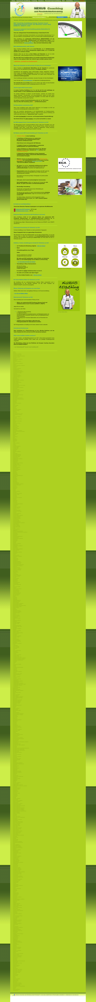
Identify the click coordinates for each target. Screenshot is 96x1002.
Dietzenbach (15, 460)
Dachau (14, 450)
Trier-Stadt (15, 917)
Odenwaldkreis (16, 768)
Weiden (14, 952)
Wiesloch (15, 973)
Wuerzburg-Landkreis (17, 984)
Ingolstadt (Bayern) (17, 600)
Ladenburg (15, 645)
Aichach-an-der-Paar (17, 354)
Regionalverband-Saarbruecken (19, 811)
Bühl (14, 437)
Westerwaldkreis (16, 965)
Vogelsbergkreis (16, 935)
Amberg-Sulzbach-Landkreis (19, 365)
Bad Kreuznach (16, 389)
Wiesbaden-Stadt (16, 972)
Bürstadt (14, 438)
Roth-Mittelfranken (17, 845)
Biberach (15, 417)
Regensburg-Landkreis (17, 803)
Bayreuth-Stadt (16, 410)
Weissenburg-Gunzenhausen (19, 960)
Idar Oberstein (16, 595)
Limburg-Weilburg (16, 674)
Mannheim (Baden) (17, 700)
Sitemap (40, 14)
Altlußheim (15, 360)
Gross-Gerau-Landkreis (18, 548)
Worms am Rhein (16, 978)
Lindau (14, 675)
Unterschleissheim (17, 929)
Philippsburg (15, 791)
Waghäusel (15, 938)
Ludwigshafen (16, 682)
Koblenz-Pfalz (16, 631)
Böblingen (15, 429)
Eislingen (15, 480)
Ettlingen (15, 498)
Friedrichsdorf (16, 519)
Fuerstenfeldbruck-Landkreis (19, 522)
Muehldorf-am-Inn (16, 726)
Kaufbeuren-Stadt (16, 618)
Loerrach (15, 677)
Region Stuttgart (16, 812)
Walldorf (14, 949)
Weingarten (15, 957)
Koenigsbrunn (16, 633)
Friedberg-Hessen (16, 518)
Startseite (16, 20)
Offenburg (15, 773)
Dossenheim (15, 470)
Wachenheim (15, 937)
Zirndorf (14, 987)
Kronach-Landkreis (17, 641)
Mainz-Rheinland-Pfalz (17, 697)
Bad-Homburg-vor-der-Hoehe (19, 385)
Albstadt (14, 358)
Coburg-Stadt (16, 447)
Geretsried (15, 535)
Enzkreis (15, 486)
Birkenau (15, 424)
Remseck (15, 815)
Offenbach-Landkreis (17, 772)
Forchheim (15, 502)
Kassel (14, 613)
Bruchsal (15, 434)
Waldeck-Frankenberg (17, 942)
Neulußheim (15, 740)
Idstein (14, 596)
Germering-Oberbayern (18, 536)
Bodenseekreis (16, 428)
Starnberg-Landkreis (17, 897)
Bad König (15, 388)
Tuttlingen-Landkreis (17, 923)
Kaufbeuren (15, 617)
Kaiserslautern (16, 602)
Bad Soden (15, 396)
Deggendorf (15, 457)
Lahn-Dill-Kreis (16, 646)
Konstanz (15, 634)
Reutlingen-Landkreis (17, 819)
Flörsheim (15, 501)
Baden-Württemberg (17, 382)
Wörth (14, 976)
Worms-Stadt (15, 979)
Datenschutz (57, 13)
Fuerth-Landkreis (16, 525)
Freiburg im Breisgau (17, 511)
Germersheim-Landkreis (18, 538)
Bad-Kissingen (16, 386)
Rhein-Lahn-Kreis (16, 823)
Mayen (14, 707)
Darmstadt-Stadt (16, 456)
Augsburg (15, 373)
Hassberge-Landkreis (17, 556)
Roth (14, 843)
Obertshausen (16, 765)
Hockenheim (15, 583)
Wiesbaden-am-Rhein (17, 969)
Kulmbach (15, 642)
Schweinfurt (15, 878)
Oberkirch (15, 764)
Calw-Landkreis (16, 443)
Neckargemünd (16, 733)
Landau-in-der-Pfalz (17, 654)
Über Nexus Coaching (17, 17)
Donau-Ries (15, 468)
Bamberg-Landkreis (17, 403)
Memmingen (15, 709)
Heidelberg (15, 560)
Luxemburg (15, 686)
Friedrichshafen (16, 520)
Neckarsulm (15, 736)
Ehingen (14, 477)
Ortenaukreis (15, 775)
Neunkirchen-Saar (17, 743)
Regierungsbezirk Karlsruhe (19, 807)
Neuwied (15, 755)
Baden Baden (16, 381)
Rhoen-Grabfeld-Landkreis (18, 835)
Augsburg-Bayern (16, 374)
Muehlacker (15, 725)
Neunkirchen (15, 742)
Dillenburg (15, 461)
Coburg (14, 445)
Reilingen (15, 814)
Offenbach (15, 770)
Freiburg (14, 509)
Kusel (14, 644)
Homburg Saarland (17, 592)
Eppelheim (15, 487)
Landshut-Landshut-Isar (18, 660)
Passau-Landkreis (16, 782)
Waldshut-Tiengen (17, 948)
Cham (14, 444)
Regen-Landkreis (16, 801)
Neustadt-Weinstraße (17, 752)
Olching (14, 774)
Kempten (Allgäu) (16, 622)
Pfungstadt (15, 790)
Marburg (14, 704)
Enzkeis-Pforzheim (17, 484)
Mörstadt (15, 721)
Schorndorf (15, 864)
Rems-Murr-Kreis (16, 816)
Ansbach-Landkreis (17, 368)
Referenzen (61, 17)
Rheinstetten (15, 834)
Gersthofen (15, 540)
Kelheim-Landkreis (17, 620)
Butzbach (15, 440)
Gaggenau (15, 530)
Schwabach (15, 866)
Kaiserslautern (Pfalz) (17, 604)
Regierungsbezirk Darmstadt (19, 805)
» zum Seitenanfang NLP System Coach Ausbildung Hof (26, 347)
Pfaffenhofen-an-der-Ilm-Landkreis (20, 785)
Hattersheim (15, 558)
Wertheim (15, 964)
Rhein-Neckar (16, 829)
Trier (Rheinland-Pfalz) (17, 915)
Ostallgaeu (15, 779)
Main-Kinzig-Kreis (16, 689)
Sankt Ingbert (15, 859)
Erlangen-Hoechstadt (17, 493)
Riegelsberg (15, 837)
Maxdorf (14, 706)
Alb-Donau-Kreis (16, 357)
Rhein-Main (15, 826)
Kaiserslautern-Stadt (17, 606)
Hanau (14, 554)
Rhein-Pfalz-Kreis (16, 825)
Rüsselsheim (15, 850)
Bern (14, 415)
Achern (14, 352)
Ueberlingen (15, 924)
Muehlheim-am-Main (17, 727)
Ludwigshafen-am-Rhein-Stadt (19, 684)
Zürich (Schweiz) (16, 989)
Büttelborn (15, 439)
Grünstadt (15, 551)
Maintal (14, 691)
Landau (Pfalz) (16, 655)
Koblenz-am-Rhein (17, 630)
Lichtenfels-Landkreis (17, 671)
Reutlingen (15, 818)
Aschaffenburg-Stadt (17, 372)
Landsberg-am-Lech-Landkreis (19, 657)
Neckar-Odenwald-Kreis (18, 734)
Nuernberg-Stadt (16, 759)
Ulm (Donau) (15, 926)
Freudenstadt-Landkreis (18, 515)
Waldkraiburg (16, 944)
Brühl (14, 435)
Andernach (15, 366)
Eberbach (15, 472)
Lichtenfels (15, 670)
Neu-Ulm (15, 753)
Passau (14, 781)
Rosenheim (15, 840)
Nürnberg (15, 757)
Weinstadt (15, 959)
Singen (14, 887)
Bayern (14, 407)
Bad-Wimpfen (16, 395)
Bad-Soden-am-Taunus (18, 397)
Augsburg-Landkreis (17, 375)
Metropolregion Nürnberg (18, 713)
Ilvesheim (15, 597)
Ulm (14, 925)
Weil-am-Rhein (16, 954)
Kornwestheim (16, 639)
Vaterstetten (15, 931)
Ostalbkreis (15, 777)
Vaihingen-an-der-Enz (17, 930)
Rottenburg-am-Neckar (17, 847)
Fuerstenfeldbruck (16, 521)
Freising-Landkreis (17, 513)
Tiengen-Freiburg (16, 909)
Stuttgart (14, 902)
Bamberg (15, 402)
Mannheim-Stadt (16, 703)
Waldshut (15, 946)
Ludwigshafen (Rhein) (17, 685)
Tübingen (15, 919)
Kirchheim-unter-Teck (17, 626)
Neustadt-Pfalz (16, 751)
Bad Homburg (16, 384)
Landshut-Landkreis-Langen (19, 659)
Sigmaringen (15, 884)
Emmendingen (16, 482)
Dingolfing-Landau (17, 465)
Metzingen (15, 715)
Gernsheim (15, 539)
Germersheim (16, 537)
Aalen (14, 351)
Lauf (14, 663)
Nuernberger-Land (17, 758)
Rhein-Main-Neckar (17, 828)
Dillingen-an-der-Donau (18, 462)
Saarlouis (15, 855)
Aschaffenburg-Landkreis (18, 371)
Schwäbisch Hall (16, 870)
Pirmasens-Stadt (16, 793)
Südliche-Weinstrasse (17, 905)
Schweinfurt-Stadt (16, 880)
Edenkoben (15, 474)
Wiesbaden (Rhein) (17, 971)
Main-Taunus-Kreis (17, 692)
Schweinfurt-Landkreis (17, 879)
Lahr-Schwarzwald (17, 650)
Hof (13, 585)
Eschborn (15, 495)
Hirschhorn (15, 581)
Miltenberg (15, 718)
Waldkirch (15, 943)
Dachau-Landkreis (17, 451)
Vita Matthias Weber (27, 17)
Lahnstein (15, 648)
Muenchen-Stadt (16, 730)
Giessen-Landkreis (17, 543)
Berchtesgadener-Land (17, 413)
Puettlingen (15, 795)
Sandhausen (15, 858)
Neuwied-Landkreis (17, 756)
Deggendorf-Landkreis (17, 458)
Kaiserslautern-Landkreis (18, 603)
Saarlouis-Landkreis (17, 856)
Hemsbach (15, 570)
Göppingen (15, 544)
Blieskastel (15, 427)
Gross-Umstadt (16, 550)
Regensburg (15, 802)
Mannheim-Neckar (17, 702)
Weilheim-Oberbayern (17, 955)
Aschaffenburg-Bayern (17, 370)
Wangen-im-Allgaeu (17, 950)
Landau (14, 653)
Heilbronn (15, 566)
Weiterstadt (15, 962)
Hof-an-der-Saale (16, 586)
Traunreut (15, 911)
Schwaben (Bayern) (17, 868)
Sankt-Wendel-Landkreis (18, 862)
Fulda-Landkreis (16, 529)
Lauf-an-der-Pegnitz (17, 664)
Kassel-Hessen (16, 615)
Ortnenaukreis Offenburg (18, 776)
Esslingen (15, 496)
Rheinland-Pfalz (16, 824)
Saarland (15, 854)
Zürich (14, 988)
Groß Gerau (15, 547)
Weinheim (15, 958)
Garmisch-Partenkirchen (18, 531)
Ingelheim (15, 598)
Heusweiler (15, 579)
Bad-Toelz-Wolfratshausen (18, 399)
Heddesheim (15, 559)
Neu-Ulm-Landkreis (17, 754)
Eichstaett (15, 478)
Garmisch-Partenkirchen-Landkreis (20, 532)
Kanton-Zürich (16, 607)
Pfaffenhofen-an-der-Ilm (18, 784)
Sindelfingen (15, 886)
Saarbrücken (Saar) (17, 852)
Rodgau (14, 838)
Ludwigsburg (15, 680)
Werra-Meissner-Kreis (17, 963)
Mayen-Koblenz (16, 708)
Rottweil (14, 848)
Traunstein (15, 912)
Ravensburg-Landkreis (17, 800)
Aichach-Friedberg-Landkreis (19, 356)
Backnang (15, 378)
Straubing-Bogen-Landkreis (18, 899)
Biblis (14, 419)
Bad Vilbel (15, 400)
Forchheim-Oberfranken (18, 503)
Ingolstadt (15, 599)
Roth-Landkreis (16, 844)
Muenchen (15, 728)
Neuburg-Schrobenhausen (18, 738)
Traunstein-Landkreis (17, 913)
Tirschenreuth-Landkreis (18, 910)
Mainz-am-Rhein (16, 694)
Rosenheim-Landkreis (17, 841)
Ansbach (15, 367)
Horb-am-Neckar (16, 594)
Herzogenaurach (16, 576)
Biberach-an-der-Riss (17, 418)
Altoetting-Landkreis (17, 361)
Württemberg (15, 980)
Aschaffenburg (16, 369)
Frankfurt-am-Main (17, 507)
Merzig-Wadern (16, 712)
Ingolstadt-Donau (16, 601)
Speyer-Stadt (15, 892)
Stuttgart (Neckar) (16, 903)
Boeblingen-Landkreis (17, 430)
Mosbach (15, 722)
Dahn (14, 452)
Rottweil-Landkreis (17, 849)
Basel (14, 404)
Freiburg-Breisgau (16, 510)
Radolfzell (15, 796)
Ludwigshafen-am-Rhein (18, 683)
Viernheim (15, 932)
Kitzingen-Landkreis (17, 628)
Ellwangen (15, 481)
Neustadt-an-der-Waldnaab (18, 749)
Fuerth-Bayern (16, 523)
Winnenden (15, 975)
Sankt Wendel (16, 861)
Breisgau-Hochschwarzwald (19, 431)
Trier (14, 914)
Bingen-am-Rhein (16, 423)
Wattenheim (15, 951)
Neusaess (15, 746)
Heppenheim (15, 572)
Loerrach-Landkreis (17, 678)
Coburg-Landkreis (16, 446)
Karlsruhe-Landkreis (17, 611)
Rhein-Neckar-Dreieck (17, 830)
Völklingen (15, 934)
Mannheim (15, 698)
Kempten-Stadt (16, 623)
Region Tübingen (16, 813)
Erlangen (15, 492)
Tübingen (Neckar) (17, 921)
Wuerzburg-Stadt (16, 985)
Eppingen (15, 488)
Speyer (14, 891)
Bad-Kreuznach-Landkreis (18, 390)
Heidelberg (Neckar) (17, 562)
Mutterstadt (15, 731)
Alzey (14, 362)
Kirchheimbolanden (17, 625)
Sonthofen (15, 890)
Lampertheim (15, 652)
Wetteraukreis (16, 966)
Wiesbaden (15, 968)
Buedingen (15, 436)
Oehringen (15, 769)
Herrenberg (15, 574)
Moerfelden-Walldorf (17, 719)
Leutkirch (15, 669)
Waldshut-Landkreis (17, 947)
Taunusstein (15, 908)
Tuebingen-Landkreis (17, 920)
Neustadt (15, 747)
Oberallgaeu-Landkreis (17, 762)
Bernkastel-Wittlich (17, 416)
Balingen (15, 401)
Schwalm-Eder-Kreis (17, 872)
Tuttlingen (15, 922)
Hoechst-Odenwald (17, 584)
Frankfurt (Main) (16, 508)
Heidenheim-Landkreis (17, 565)
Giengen (15, 541)
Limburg (14, 672)
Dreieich (14, 471)
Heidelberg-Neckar (17, 563)
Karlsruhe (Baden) (17, 610)
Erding (14, 490)
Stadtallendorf (16, 893)
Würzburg (15, 981)
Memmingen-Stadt (17, 710)
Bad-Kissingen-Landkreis (18, 387)
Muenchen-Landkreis (17, 729)
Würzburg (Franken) (17, 983)
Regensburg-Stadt (17, 804)
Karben (14, 608)
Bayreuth (15, 408)
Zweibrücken (15, 990)
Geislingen (15, 533)
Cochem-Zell (15, 448)
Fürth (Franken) (16, 524)
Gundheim (15, 553)
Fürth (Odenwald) (16, 526)
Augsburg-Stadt (16, 377)
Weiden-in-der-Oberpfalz (18, 953)
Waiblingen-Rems (16, 941)
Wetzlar (14, 967)
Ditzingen (15, 466)
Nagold (14, 732)
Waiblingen (15, 940)
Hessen (14, 577)
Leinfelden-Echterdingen (18, 667)
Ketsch (14, 624)
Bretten (14, 432)
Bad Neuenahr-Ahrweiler (18, 394)
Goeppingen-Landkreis (17, 545)
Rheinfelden (15, 820)
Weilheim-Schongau (17, 956)
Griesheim (15, 546)
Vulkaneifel (15, 936)
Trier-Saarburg (16, 916)
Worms (14, 977)
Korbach (14, 638)
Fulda (14, 527)
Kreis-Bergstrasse (16, 640)
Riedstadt (15, 836)
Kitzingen (15, 627)
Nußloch (14, 761)
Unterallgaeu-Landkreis (18, 927)
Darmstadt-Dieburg (17, 454)
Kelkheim (15, 621)
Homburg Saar (16, 591)
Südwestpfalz (16, 906)
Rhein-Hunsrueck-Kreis (18, 822)
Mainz (14, 693)
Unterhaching (16, 928)
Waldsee (15, 945)
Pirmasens (15, 792)
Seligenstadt (15, 882)
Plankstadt (15, 794)
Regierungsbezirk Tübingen (18, 810)
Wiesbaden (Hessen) (17, 970)
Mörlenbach (15, 720)
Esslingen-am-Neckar (17, 497)
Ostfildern (15, 780)
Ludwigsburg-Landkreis (18, 681)
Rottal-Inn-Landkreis (17, 846)
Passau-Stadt (16, 783)
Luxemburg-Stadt (16, 687)
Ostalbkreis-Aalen (16, 778)
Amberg (14, 364)
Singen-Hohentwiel (17, 888)
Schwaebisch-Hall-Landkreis (19, 871)
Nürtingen (15, 760)
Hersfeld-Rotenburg (17, 575)
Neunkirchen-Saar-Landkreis (19, 745)
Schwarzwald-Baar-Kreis (18, 877)
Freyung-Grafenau (17, 516)
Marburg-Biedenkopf (17, 705)
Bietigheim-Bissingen (17, 421)
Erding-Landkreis (16, 491)
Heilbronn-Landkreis (17, 568)
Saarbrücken (15, 851)
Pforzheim (15, 786)
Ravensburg (15, 799)
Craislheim (15, 449)
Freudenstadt (15, 514)
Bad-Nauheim (16, 392)
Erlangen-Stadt (16, 494)
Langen (14, 662)
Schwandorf (15, 875)
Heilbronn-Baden (16, 567)
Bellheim (15, 411)
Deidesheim (15, 459)
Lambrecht (15, 651)
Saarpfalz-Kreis (16, 857)
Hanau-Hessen (16, 555)
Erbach (14, 489)
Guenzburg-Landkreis (17, 552)
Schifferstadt (15, 863)
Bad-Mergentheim (16, 391)
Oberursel (15, 767)
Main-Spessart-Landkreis (18, 690)
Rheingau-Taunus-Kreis (18, 821)
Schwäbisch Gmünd (17, 869)
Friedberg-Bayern (16, 517)
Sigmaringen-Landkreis (18, 885)
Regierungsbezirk (16, 806)
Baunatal (15, 406)
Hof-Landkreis (16, 589)
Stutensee (15, 901)
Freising (14, 512)
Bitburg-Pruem (16, 426)
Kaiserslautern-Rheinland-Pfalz (19, 605)
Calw (14, 442)
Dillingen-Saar (16, 464)
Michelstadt (15, 716)
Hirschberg (15, 580)
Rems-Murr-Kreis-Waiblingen (19, 817)
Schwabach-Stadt (16, 867)
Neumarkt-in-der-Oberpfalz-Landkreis (20, 741)
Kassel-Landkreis (16, 616)
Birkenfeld (15, 425)
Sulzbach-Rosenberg (17, 907)
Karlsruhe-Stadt (16, 612)
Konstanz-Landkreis (17, 635)
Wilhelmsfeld (15, 974)
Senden (14, 883)
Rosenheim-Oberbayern (18, 842)
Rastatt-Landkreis (16, 798)
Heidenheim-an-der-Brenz (18, 564)
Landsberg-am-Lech (17, 656)
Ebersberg (15, 473)
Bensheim (15, 412)
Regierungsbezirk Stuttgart (18, 808)
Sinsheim (15, 889)
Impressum (48, 13)
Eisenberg (15, 479)
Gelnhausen (15, 534)
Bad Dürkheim (16, 379)
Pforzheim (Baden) (17, 787)
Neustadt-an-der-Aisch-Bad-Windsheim (21, 748)
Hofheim (14, 587)
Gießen (14, 542)
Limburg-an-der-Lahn (17, 673)
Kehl (14, 619)
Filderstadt (15, 500)
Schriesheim (15, 865)
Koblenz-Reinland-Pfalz (18, 632)
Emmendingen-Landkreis (18, 483)
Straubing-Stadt (16, 900)
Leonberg (15, 668)
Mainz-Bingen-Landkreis (18, 696)
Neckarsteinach (16, 735)
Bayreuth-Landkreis (17, 409)
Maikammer (15, 688)
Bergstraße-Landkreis (17, 414)
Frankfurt (15, 505)
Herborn (14, 573)
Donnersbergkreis (16, 469)
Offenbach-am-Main (17, 771)
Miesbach (15, 717)
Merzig (14, 711)
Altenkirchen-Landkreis (17, 359)
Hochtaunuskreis (16, 582)
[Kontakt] (70, 267)
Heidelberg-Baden (17, 561)
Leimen (14, 666)
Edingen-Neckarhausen (18, 475)
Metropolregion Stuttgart (18, 714)
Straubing (15, 898)
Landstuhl (15, 661)
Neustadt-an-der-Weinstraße (19, 750)
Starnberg (15, 895)
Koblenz (14, 629)
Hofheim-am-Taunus (17, 588)
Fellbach (15, 499)
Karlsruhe (15, 609)
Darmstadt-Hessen (17, 455)
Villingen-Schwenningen (18, 933)
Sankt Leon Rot (16, 860)
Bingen (14, 422)
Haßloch (14, 557)
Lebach (14, 665)
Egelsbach (15, 476)
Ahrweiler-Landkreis (17, 353)
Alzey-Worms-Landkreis (18, 363)
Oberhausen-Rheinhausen (18, 763)
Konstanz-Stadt (16, 637)
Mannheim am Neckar (17, 699)
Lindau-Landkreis (16, 676)
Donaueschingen (16, 467)
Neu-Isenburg (16, 739)
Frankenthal (15, 504)
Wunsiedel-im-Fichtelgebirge (19, 986)
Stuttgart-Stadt (16, 904)
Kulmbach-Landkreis (17, 643)
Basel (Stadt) (15, 405)
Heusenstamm (16, 578)
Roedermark (15, 839)
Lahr (14, 649)
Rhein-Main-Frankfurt (17, 827)
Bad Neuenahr (16, 393)
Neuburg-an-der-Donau (18, 737)
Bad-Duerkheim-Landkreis (18, 380)
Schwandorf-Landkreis (17, 876)
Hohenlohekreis (16, 590)
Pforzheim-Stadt (16, 789)
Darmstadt (15, 453)
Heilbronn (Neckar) (17, 569)
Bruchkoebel (15, 433)
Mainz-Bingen (16, 695)
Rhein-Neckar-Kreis (17, 832)
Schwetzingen (16, 881)
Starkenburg (15, 894)
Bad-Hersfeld (15, 383)
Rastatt (14, 797)
